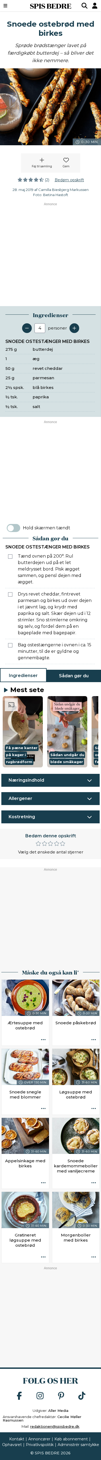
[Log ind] (95, 6)
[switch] (13, 528)
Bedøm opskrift (69, 180)
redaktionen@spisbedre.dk (54, 1426)
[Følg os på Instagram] (40, 1396)
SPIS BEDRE (50, 5)
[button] (23, 731)
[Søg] (84, 6)
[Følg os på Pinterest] (61, 1396)
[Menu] (12, 5)
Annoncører (39, 1439)
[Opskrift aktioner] (43, 1040)
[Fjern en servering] (27, 328)
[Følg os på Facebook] (19, 1396)
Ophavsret (12, 1444)
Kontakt (16, 1439)
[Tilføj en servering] (74, 328)
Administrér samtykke (78, 1444)
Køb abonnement (71, 1439)
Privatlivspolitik (40, 1444)
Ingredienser (23, 675)
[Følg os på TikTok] (82, 1396)
